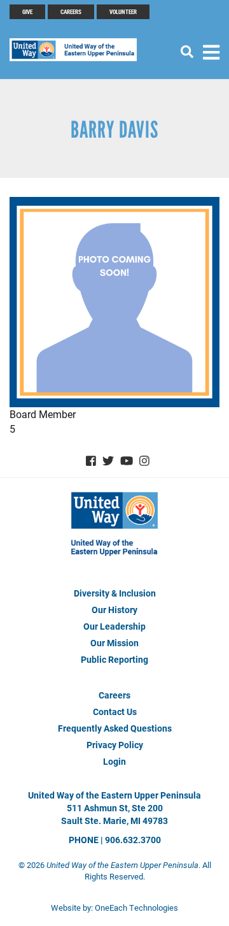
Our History (114, 610)
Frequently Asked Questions (115, 728)
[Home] (79, 50)
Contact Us (115, 711)
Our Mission (114, 643)
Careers (70, 11)
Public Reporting (114, 659)
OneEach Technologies (136, 907)
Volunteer (123, 11)
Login (114, 761)
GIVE (27, 11)
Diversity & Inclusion (115, 593)
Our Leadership (114, 626)
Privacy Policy (115, 745)
